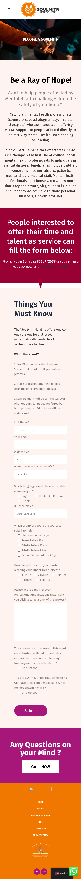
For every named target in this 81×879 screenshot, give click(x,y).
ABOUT (40, 809)
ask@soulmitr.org (55, 266)
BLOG (40, 822)
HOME (40, 802)
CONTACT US (40, 828)
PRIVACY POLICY (40, 835)
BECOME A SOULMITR (40, 815)
